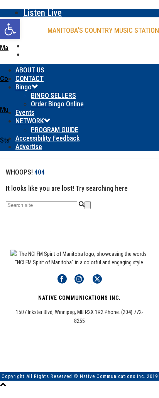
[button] (10, 29)
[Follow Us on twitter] (96, 282)
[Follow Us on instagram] (79, 282)
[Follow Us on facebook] (62, 282)
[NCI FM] (79, 91)
